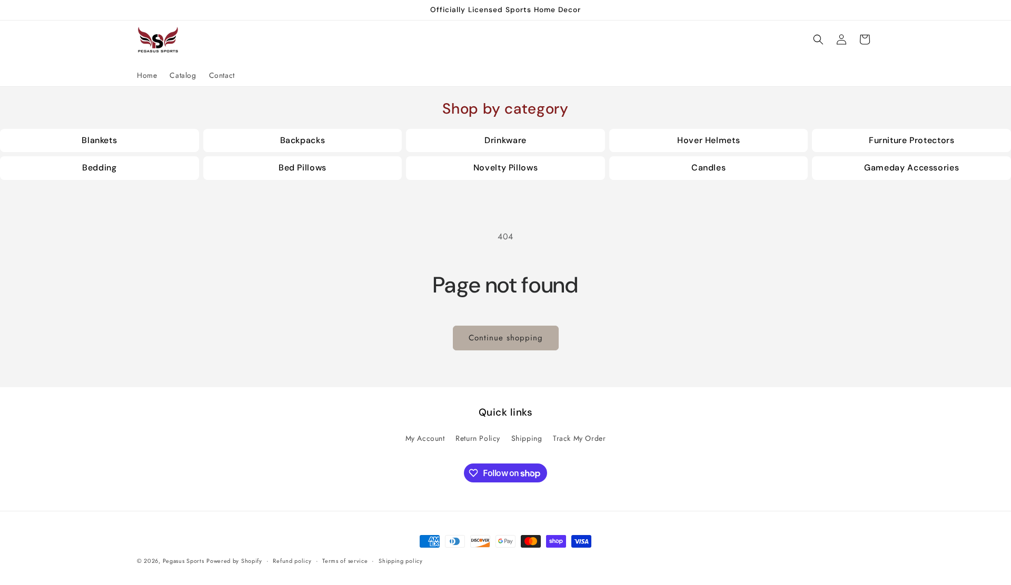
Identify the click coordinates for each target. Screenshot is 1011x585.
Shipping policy (401, 561)
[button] (818, 39)
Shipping (526, 438)
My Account (425, 438)
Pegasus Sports (183, 561)
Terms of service (345, 561)
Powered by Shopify (234, 561)
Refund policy (292, 561)
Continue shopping (506, 338)
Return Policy (477, 438)
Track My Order (579, 438)
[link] (99, 141)
